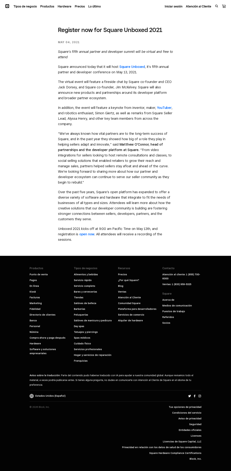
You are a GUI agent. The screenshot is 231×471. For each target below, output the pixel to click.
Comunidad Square (129, 303)
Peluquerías (81, 314)
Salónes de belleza (85, 303)
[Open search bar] (216, 6)
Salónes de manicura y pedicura (93, 320)
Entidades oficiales (190, 430)
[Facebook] (194, 395)
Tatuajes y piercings (86, 332)
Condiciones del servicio (186, 412)
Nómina (34, 332)
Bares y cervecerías (85, 291)
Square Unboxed (132, 67)
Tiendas (78, 297)
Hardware (35, 343)
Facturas (35, 297)
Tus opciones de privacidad (185, 407)
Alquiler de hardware (130, 320)
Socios (166, 323)
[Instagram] (199, 395)
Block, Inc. (195, 458)
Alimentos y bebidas (86, 274)
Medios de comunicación (177, 305)
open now (86, 234)
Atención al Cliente (129, 297)
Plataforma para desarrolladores (137, 309)
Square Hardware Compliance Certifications (175, 453)
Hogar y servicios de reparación (92, 355)
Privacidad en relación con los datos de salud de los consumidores (161, 447)
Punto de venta (39, 274)
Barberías (79, 309)
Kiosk (33, 291)
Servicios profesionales (88, 349)
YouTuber (164, 108)
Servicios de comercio (131, 314)
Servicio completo (84, 286)
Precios (122, 274)
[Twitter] (189, 395)
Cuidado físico (82, 343)
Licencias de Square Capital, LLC (182, 441)
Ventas (122, 291)
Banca (33, 320)
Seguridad (195, 424)
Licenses (196, 435)
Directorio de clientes (42, 314)
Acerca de (168, 299)
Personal (35, 326)
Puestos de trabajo (173, 311)
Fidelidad (35, 309)
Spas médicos (82, 337)
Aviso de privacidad (189, 418)
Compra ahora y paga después (47, 337)
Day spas (79, 326)
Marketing (36, 303)
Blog (120, 286)
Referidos (168, 317)
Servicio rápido (83, 280)
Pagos (33, 280)
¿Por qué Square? (128, 280)
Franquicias (81, 360)
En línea (34, 286)
